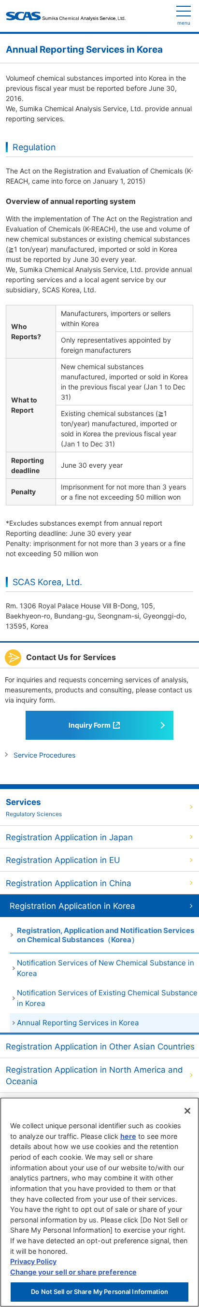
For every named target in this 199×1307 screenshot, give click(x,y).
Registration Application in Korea (72, 906)
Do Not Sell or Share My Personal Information (99, 1291)
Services (34, 807)
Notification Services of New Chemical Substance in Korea (105, 968)
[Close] (187, 1110)
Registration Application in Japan (69, 837)
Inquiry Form (90, 725)
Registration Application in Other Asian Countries (100, 1046)
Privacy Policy (33, 1261)
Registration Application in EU (63, 860)
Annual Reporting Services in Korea (78, 1022)
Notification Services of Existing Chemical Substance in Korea (107, 998)
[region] (99, 1202)
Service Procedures (44, 755)
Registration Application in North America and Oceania (94, 1076)
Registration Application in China (68, 883)
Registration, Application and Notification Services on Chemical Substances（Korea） (105, 935)
